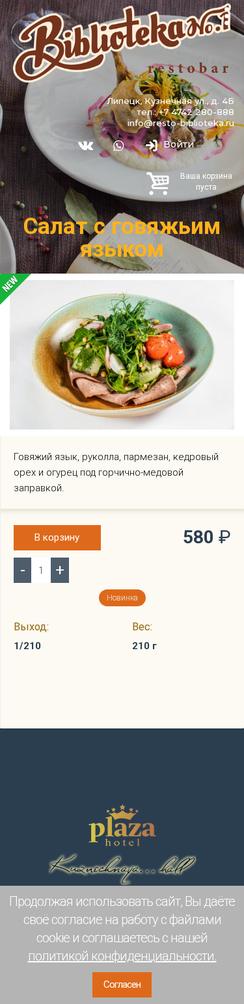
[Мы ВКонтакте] (85, 145)
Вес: (142, 627)
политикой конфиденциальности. (122, 956)
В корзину (56, 537)
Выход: (31, 627)
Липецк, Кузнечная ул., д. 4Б (170, 101)
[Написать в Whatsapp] (118, 145)
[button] (222, 291)
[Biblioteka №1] (122, 43)
